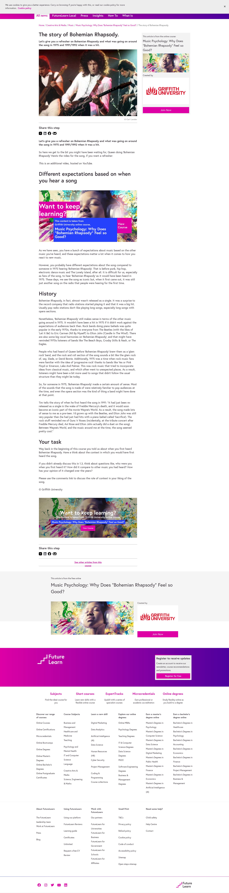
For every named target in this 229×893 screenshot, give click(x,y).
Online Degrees (43, 749)
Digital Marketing (99, 723)
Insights (98, 15)
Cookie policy (124, 837)
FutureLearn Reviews (73, 824)
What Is (127, 15)
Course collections (99, 782)
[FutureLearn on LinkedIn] (65, 885)
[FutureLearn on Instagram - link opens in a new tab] (45, 885)
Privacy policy (124, 824)
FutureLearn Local (64, 15)
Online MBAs (124, 723)
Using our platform (72, 817)
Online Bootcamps (44, 742)
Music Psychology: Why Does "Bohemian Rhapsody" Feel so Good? (106, 25)
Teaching (68, 740)
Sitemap (122, 857)
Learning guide (70, 831)
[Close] (225, 6)
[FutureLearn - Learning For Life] (184, 884)
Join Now (166, 110)
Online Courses (43, 723)
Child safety (151, 817)
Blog (38, 839)
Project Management (100, 766)
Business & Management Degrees (124, 779)
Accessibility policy (127, 850)
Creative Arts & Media (56, 25)
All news (42, 15)
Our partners (96, 817)
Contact (149, 831)
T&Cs (120, 817)
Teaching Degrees (126, 736)
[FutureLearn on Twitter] (52, 885)
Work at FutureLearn (45, 826)
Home (41, 25)
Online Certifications (45, 729)
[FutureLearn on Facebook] (39, 885)
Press (84, 15)
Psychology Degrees (127, 729)
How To (113, 15)
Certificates (69, 837)
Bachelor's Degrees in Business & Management (182, 779)
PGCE (121, 760)
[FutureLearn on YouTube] (59, 885)
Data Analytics (97, 729)
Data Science (97, 744)
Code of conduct (126, 844)
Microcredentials (43, 736)
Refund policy (124, 831)
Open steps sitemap (127, 864)
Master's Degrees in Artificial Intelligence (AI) (155, 787)
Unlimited (68, 844)
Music (71, 25)
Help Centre (151, 824)
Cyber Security (97, 760)
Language (68, 764)
